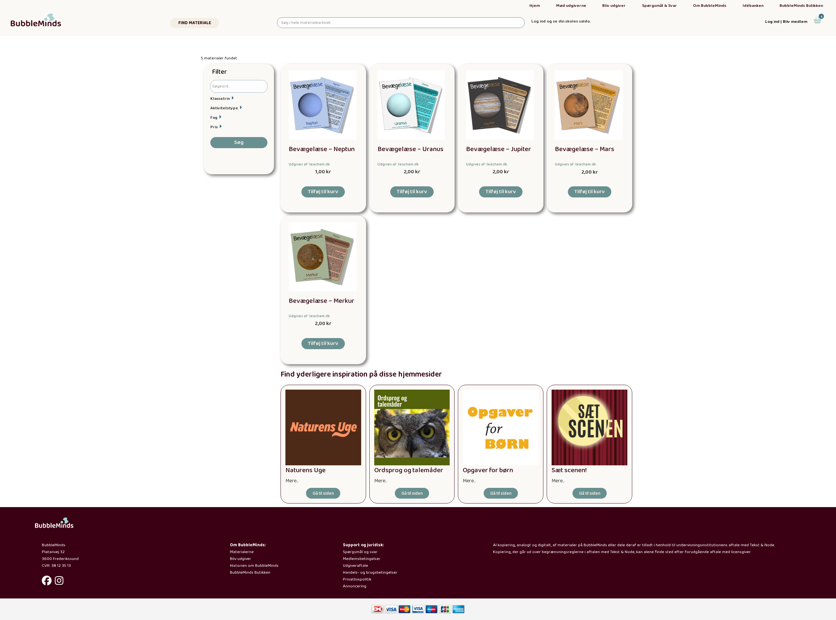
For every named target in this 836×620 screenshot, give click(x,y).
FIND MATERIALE (194, 23)
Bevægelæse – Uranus (410, 149)
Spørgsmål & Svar (659, 5)
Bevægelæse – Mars (584, 149)
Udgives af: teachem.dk (309, 164)
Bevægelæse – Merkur (321, 301)
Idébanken (753, 5)
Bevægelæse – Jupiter (498, 149)
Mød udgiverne (571, 5)
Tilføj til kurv (323, 191)
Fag (213, 117)
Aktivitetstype (224, 108)
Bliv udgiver (614, 5)
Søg (239, 142)
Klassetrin (220, 98)
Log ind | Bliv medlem (786, 21)
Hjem (534, 5)
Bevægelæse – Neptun (322, 149)
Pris (214, 127)
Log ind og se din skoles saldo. (561, 21)
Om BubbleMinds (709, 5)
